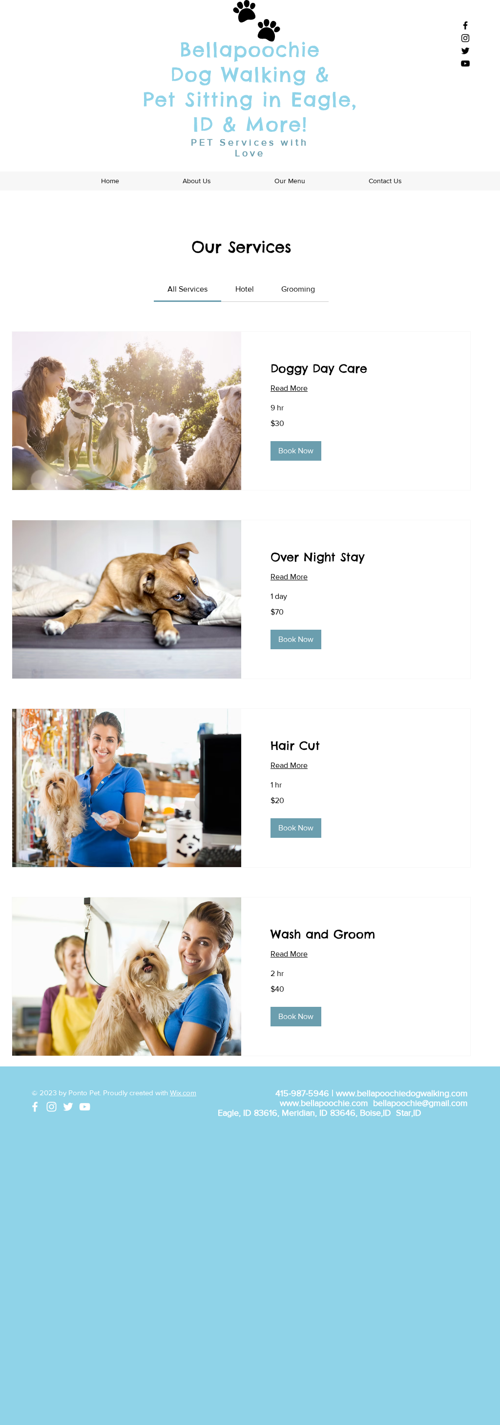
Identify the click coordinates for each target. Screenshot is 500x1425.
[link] (187, 289)
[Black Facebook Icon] (465, 25)
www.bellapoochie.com (324, 1103)
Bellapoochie (250, 49)
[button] (296, 451)
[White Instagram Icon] (51, 1106)
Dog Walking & (250, 74)
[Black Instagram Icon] (465, 38)
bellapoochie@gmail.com (420, 1103)
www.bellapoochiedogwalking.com (402, 1093)
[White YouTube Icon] (84, 1106)
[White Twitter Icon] (68, 1106)
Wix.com (183, 1092)
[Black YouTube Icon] (465, 63)
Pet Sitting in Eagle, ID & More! (250, 112)
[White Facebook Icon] (35, 1106)
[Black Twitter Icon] (465, 50)
